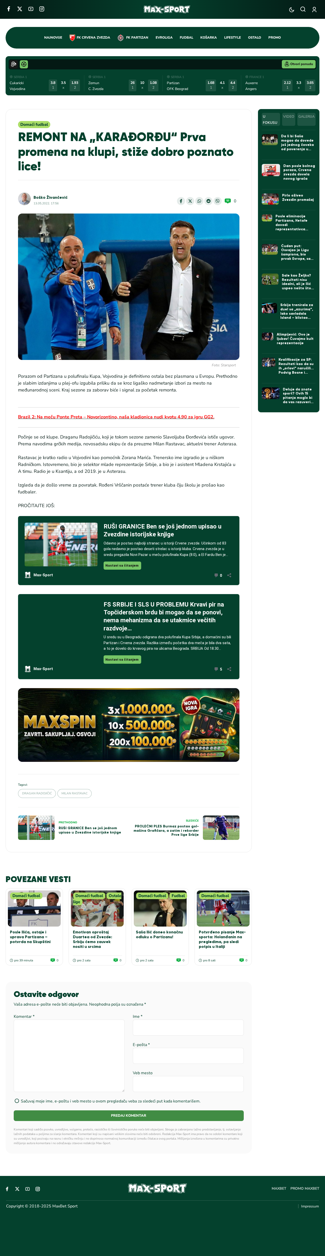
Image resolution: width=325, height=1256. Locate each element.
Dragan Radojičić (37, 793)
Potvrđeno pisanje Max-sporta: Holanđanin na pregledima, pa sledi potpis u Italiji (222, 939)
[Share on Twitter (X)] (190, 201)
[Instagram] (42, 9)
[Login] (315, 9)
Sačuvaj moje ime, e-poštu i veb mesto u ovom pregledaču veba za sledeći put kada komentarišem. (111, 1101)
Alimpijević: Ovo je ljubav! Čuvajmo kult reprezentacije (295, 338)
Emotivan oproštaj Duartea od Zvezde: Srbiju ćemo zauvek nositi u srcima (92, 939)
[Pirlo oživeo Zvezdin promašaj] (270, 199)
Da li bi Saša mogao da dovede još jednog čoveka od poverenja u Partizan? (297, 144)
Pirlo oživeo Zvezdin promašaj (298, 197)
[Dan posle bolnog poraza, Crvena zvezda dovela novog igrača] (271, 170)
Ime (137, 1016)
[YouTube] (31, 9)
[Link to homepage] (166, 9)
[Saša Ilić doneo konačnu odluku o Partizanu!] (160, 908)
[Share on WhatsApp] (199, 201)
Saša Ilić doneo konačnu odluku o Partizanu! (159, 934)
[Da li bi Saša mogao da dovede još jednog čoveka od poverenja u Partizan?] (270, 139)
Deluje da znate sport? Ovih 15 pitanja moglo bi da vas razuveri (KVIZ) (297, 397)
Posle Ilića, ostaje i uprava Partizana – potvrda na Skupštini (30, 937)
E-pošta (141, 1045)
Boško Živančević (51, 197)
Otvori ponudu (301, 64)
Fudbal (178, 896)
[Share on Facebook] (181, 201)
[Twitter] (20, 9)
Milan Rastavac (74, 793)
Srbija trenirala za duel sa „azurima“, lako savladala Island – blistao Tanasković (296, 313)
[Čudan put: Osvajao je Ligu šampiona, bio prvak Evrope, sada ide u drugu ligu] (270, 249)
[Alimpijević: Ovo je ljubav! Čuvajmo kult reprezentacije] (268, 336)
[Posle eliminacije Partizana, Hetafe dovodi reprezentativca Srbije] (267, 217)
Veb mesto (143, 1073)
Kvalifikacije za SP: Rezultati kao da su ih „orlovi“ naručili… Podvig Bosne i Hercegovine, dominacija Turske (296, 370)
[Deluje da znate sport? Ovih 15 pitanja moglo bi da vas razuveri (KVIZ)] (271, 393)
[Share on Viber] (218, 201)
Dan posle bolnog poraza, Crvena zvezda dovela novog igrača (299, 172)
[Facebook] (8, 9)
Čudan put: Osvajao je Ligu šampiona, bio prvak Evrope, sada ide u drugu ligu (298, 254)
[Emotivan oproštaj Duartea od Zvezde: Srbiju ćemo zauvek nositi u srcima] (97, 908)
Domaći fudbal (34, 124)
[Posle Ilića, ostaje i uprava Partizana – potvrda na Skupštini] (34, 908)
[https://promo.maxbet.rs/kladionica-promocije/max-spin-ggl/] (128, 725)
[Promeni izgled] (292, 9)
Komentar (24, 1016)
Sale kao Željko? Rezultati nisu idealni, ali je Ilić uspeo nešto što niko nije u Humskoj (296, 286)
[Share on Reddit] (208, 201)
